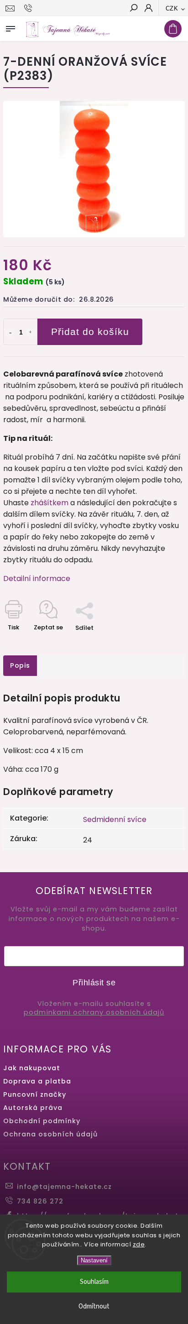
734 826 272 (40, 1201)
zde (139, 1244)
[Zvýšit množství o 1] (30, 333)
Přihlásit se (94, 982)
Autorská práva (33, 1107)
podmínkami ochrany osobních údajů (94, 1012)
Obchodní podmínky (41, 1120)
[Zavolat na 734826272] (29, 8)
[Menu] (10, 27)
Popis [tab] (20, 665)
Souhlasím (94, 1282)
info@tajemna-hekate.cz (64, 1186)
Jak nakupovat (31, 1068)
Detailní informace (36, 578)
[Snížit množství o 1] (10, 333)
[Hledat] (133, 9)
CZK (172, 8)
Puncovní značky (34, 1094)
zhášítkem (49, 502)
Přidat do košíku (90, 331)
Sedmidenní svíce (114, 819)
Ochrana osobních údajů (50, 1134)
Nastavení (94, 1260)
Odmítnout (94, 1306)
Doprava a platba (37, 1081)
